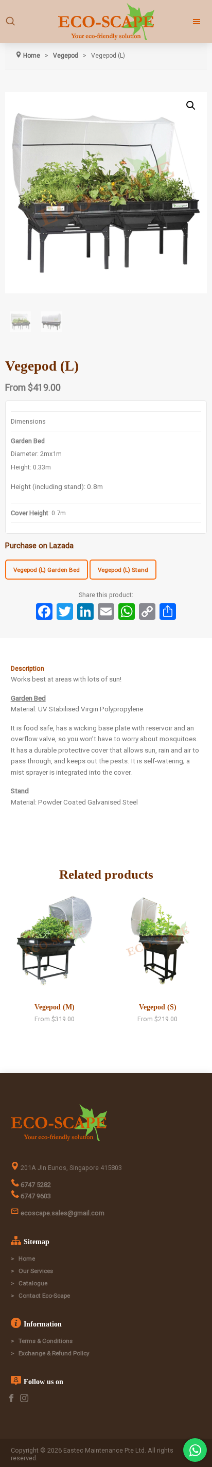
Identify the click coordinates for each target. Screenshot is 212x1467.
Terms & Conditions (46, 1340)
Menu (185, 21)
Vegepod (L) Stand (123, 569)
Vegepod (65, 55)
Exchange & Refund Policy (54, 1353)
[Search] (10, 21)
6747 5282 (35, 1185)
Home (27, 1258)
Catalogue (33, 1283)
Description (27, 668)
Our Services (36, 1270)
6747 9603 (35, 1196)
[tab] (106, 668)
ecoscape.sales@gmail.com (61, 1213)
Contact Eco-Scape (44, 1295)
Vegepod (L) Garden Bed (46, 569)
